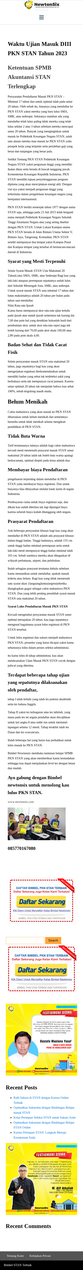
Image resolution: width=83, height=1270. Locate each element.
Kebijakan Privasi (40, 1255)
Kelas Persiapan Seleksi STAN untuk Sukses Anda (45, 1117)
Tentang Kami (15, 1255)
